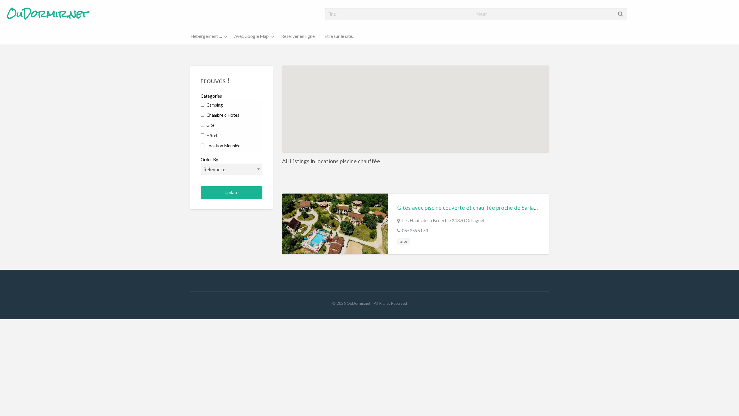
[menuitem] (207, 36)
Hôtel (211, 135)
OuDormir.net (47, 14)
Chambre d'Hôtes (222, 115)
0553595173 (415, 230)
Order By (209, 159)
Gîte (210, 125)
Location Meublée (223, 145)
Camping (214, 104)
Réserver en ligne (298, 36)
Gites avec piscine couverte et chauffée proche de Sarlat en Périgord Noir (487, 207)
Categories (211, 96)
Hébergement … (206, 36)
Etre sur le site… (339, 36)
